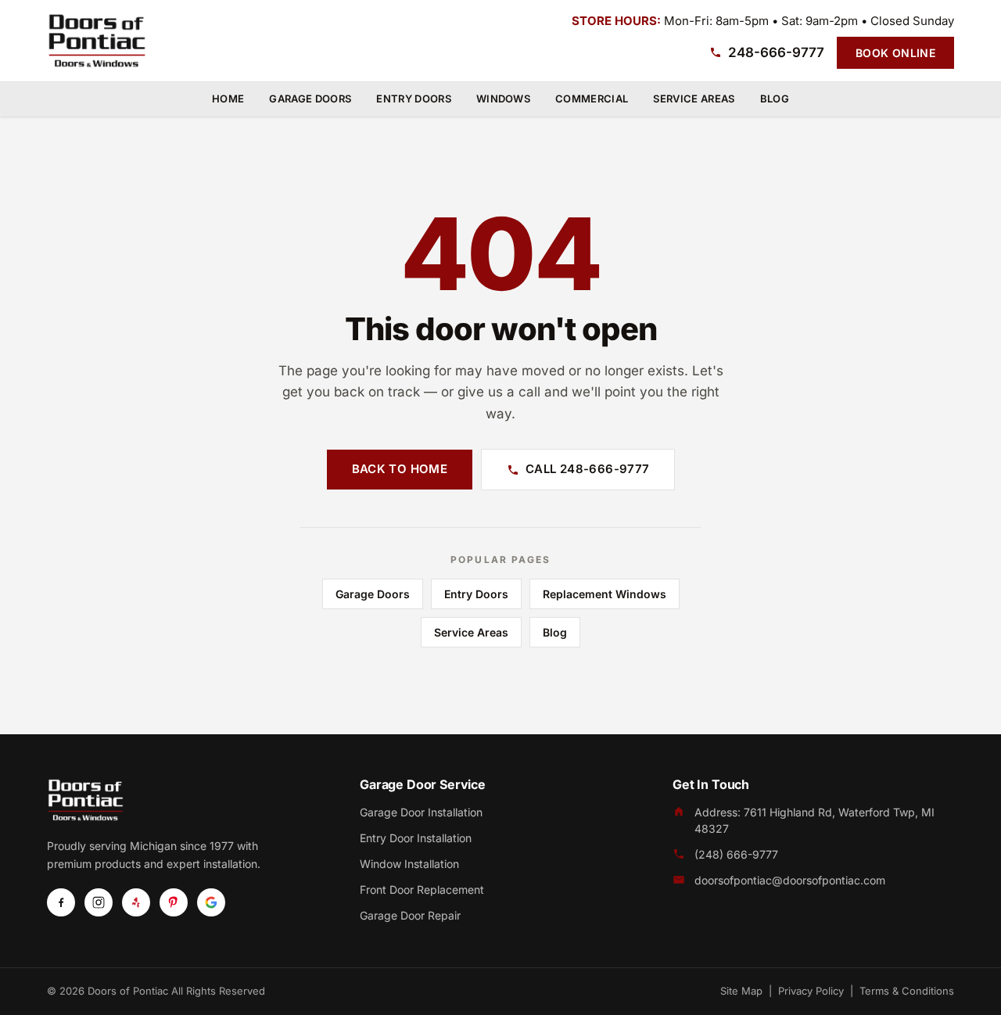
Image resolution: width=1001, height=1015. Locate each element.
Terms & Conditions (906, 991)
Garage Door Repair (410, 915)
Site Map (741, 991)
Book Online (895, 52)
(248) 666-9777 (736, 854)
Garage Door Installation (421, 812)
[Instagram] (98, 902)
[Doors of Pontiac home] (97, 41)
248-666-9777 (776, 52)
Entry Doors (413, 98)
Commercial (591, 98)
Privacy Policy (811, 991)
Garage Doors (310, 98)
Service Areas (693, 98)
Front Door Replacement (422, 889)
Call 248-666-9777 (587, 468)
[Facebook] (61, 902)
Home (228, 98)
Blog (774, 98)
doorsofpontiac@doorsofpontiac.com (789, 880)
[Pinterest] (174, 902)
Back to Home (400, 468)
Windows (503, 98)
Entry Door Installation (416, 838)
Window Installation (409, 863)
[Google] (211, 902)
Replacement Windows (604, 594)
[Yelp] (136, 902)
